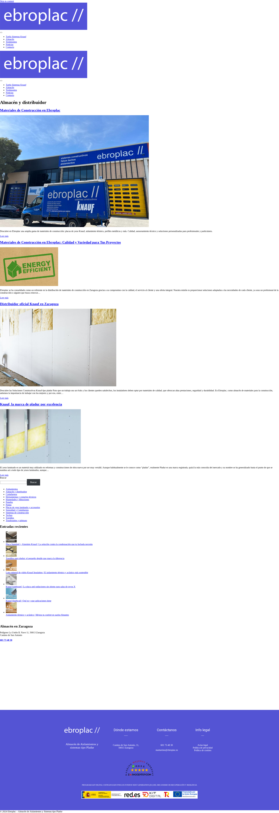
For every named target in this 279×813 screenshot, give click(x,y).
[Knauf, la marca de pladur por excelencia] (40, 462)
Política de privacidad (203, 747)
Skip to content (7, 1)
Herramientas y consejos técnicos (21, 497)
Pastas (8, 505)
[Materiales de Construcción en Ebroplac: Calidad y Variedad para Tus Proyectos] (29, 285)
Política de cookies (202, 750)
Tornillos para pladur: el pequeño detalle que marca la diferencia (35, 558)
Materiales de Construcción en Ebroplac (30, 110)
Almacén (10, 39)
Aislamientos (12, 489)
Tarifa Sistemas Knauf (16, 36)
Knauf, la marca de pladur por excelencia (31, 404)
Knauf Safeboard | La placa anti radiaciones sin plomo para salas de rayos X (40, 586)
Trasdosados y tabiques (16, 520)
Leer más (4, 236)
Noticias (9, 44)
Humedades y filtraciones (17, 499)
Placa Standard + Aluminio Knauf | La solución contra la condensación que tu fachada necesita (49, 544)
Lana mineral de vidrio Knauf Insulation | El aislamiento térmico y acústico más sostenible (47, 572)
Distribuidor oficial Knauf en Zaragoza (29, 304)
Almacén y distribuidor (16, 491)
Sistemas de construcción (17, 512)
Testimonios (11, 42)
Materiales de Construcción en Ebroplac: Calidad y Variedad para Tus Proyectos (60, 242)
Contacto (10, 47)
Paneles (9, 502)
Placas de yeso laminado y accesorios (23, 507)
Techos (9, 515)
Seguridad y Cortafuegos (17, 510)
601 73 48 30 (167, 745)
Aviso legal (202, 745)
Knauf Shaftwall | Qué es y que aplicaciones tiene (28, 601)
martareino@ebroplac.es (167, 750)
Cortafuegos (11, 494)
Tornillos (10, 518)
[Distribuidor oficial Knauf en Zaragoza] (58, 385)
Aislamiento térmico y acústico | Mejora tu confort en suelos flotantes (37, 615)
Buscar (3, 477)
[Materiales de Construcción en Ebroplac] (74, 226)
